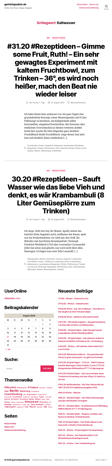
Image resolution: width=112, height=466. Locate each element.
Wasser (37, 151)
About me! (94, 4)
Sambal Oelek (16, 404)
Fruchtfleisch (32, 261)
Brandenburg (35, 391)
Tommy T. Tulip (39, 103)
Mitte (47, 399)
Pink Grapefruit (62, 148)
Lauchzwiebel (44, 264)
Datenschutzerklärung (89, 8)
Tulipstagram (10, 407)
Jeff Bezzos (49, 261)
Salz (70, 267)
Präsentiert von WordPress (66, 460)
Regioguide (51, 267)
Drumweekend (42, 394)
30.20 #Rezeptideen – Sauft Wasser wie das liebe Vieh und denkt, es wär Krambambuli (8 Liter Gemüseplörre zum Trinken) (56, 195)
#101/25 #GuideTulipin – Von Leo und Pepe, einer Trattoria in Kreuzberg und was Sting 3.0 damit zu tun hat (81, 376)
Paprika (13, 402)
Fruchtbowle (32, 145)
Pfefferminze (49, 148)
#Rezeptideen (58, 38)
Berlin (14, 391)
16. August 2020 (57, 103)
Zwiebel (60, 269)
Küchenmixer (32, 264)
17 (8, 337)
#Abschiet (10, 387)
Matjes (31, 399)
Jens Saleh (48, 397)
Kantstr (7, 399)
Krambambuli (69, 145)
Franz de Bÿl (7, 397)
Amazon (59, 259)
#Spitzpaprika (33, 259)
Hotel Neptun (34, 397)
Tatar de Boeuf (37, 404)
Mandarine (79, 145)
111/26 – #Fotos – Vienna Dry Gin (73, 298)
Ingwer (41, 397)
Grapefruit (49, 145)
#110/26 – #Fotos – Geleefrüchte (73, 304)
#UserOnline (82, 4)
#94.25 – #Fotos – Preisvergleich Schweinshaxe (80, 430)
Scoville (23, 404)
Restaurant (31, 401)
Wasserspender (50, 269)
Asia (6, 391)
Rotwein (7, 404)
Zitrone (50, 407)
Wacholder (31, 269)
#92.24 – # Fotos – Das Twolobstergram (76, 443)
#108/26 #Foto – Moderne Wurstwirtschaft (78, 317)
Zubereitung (46, 151)
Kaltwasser (58, 145)
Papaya (7, 402)
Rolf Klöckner (62, 267)
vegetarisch (20, 407)
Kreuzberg (24, 399)
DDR (24, 394)
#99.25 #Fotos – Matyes (69, 392)
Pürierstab (42, 267)
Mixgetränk (31, 148)
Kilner (67, 261)
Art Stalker (49, 388)
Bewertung (25, 391)
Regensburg (20, 402)
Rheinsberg (43, 402)
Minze (43, 399)
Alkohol (42, 259)
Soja (28, 404)
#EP (48, 38)
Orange (40, 148)
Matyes (38, 399)
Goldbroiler (26, 397)
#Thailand (33, 387)
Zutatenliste (56, 151)
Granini (41, 145)
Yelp (45, 407)
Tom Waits (48, 404)
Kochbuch (15, 399)
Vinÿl (26, 407)
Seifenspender (79, 267)
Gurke (41, 261)
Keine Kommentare (78, 103)
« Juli (8, 349)
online (12, 298)
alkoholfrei (51, 259)
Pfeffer (63, 264)
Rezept (72, 148)
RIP (50, 402)
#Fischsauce (22, 388)
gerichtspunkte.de (15, 4)
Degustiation (32, 394)
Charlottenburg (13, 394)
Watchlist (39, 407)
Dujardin (67, 259)
